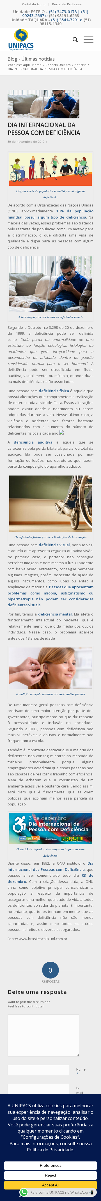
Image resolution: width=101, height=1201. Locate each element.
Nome (81, 1072)
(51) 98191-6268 (64, 15)
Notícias (80, 65)
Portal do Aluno (33, 4)
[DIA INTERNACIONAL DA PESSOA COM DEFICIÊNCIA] (43, 104)
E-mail (79, 1093)
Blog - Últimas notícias (31, 59)
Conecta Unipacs (57, 65)
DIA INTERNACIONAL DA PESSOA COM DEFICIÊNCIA (44, 128)
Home (37, 65)
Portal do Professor (67, 4)
